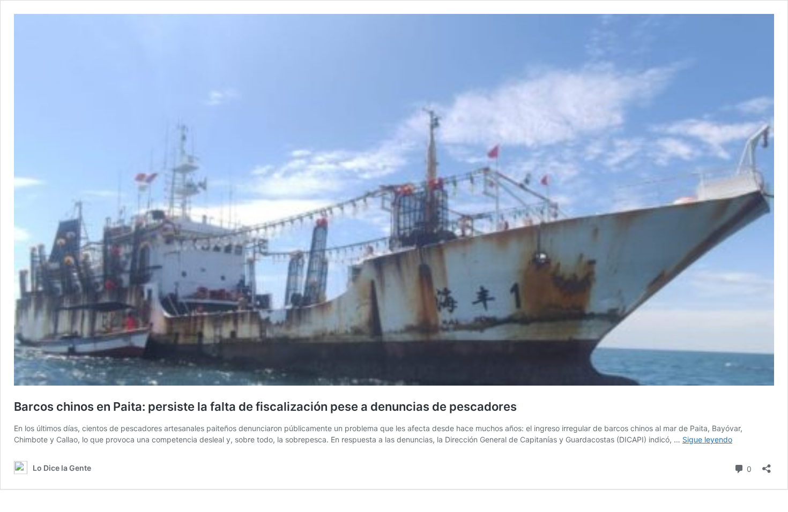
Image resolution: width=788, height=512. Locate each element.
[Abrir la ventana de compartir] (766, 465)
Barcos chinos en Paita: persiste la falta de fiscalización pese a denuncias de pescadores (265, 406)
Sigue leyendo (707, 439)
